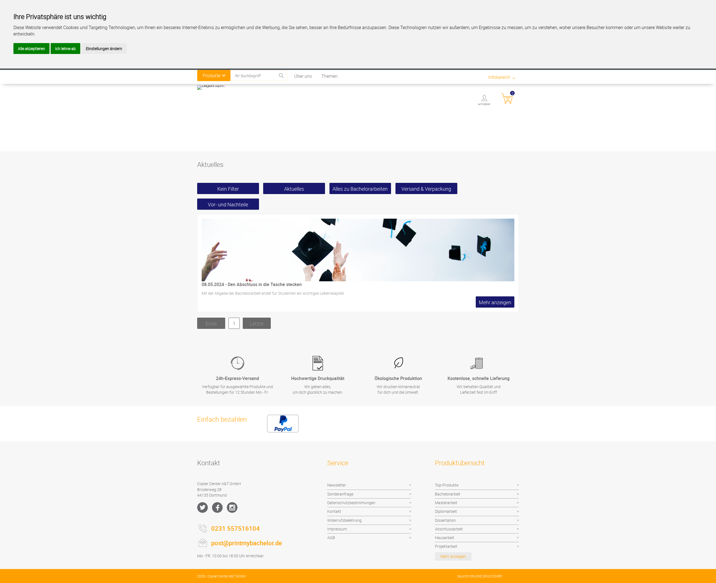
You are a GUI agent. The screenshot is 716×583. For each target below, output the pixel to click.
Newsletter (336, 485)
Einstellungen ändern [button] (104, 48)
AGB (331, 537)
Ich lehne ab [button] (65, 48)
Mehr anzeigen (453, 556)
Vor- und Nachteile (228, 204)
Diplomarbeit (446, 511)
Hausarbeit (444, 537)
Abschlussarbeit (449, 529)
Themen (329, 76)
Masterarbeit (446, 502)
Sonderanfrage (340, 494)
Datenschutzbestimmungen (351, 502)
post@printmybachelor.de (246, 543)
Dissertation (445, 520)
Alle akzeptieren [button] (31, 48)
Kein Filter (228, 188)
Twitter (202, 507)
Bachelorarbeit (447, 494)
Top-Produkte (446, 485)
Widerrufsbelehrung (344, 520)
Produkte (211, 75)
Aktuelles (294, 188)
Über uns (303, 76)
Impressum (337, 529)
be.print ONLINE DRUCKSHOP (480, 576)
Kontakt (334, 511)
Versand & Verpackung (426, 188)
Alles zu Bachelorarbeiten (360, 188)
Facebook (217, 507)
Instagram (232, 507)
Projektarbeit (446, 546)
